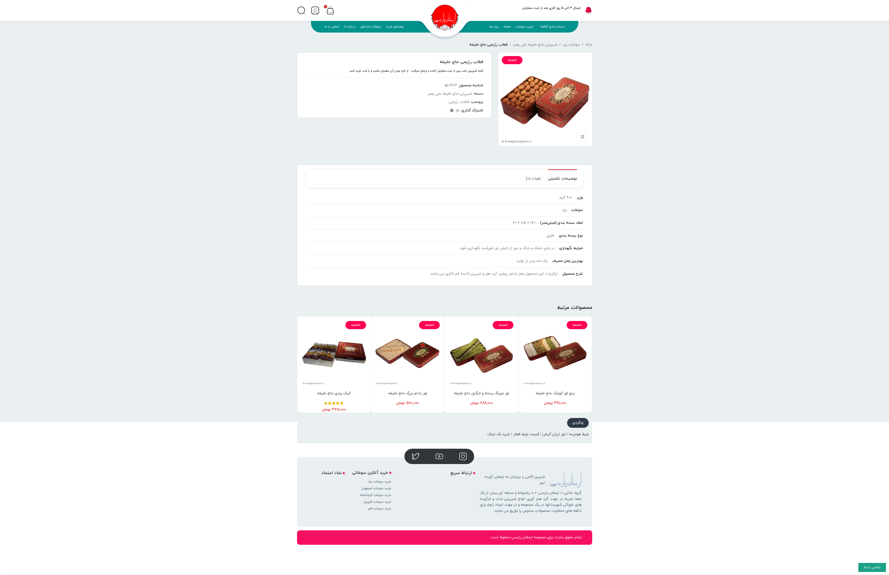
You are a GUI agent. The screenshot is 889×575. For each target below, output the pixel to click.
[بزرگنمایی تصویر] (582, 137)
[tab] (562, 176)
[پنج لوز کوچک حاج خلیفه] (555, 353)
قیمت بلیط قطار (526, 434)
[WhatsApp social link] (457, 110)
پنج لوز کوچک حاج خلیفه (555, 393)
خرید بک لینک (498, 434)
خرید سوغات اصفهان (376, 488)
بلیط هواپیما (579, 434)
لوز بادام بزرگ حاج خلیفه (407, 393)
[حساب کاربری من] (315, 10)
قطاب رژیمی (459, 101)
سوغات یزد (571, 44)
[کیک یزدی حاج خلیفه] (334, 353)
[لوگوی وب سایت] (445, 14)
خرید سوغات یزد (379, 481)
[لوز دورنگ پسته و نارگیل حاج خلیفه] (481, 353)
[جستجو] (301, 10)
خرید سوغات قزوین (377, 502)
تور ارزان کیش (553, 434)
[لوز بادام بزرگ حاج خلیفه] (407, 353)
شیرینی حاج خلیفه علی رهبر (535, 44)
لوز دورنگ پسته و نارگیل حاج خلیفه (481, 393)
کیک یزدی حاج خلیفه (334, 393)
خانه (588, 44)
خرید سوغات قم (379, 508)
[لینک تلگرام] (452, 110)
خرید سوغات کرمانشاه (375, 495)
